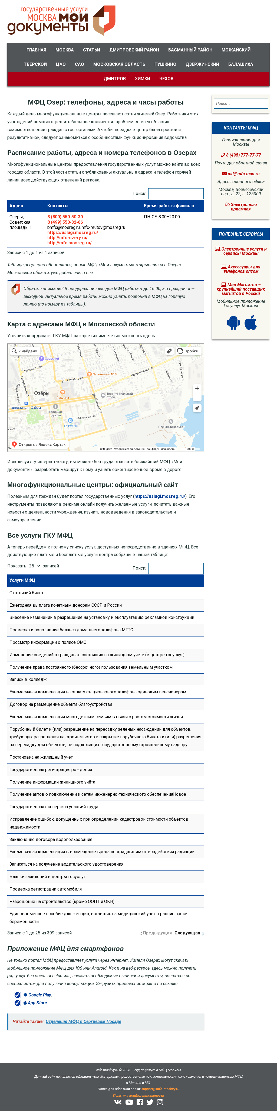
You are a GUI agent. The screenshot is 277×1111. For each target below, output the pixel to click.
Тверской (35, 64)
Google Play (39, 995)
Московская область (119, 64)
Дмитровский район (134, 50)
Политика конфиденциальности (138, 1095)
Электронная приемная (243, 206)
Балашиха (240, 64)
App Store (37, 1002)
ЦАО (61, 64)
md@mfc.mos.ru (244, 173)
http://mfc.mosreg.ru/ (69, 242)
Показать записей (33, 566)
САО (79, 64)
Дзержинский (202, 64)
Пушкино (165, 64)
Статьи (91, 50)
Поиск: (139, 193)
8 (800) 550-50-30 (65, 216)
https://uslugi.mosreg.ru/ (72, 232)
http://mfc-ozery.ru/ (67, 237)
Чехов (166, 78)
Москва (64, 50)
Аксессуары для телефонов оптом (242, 269)
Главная (36, 50)
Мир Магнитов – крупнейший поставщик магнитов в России (241, 289)
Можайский (236, 50)
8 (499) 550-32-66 (65, 222)
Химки (142, 78)
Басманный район (190, 50)
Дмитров (115, 78)
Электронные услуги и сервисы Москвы (243, 251)
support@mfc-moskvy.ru (160, 1089)
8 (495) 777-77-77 (243, 155)
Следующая (187, 932)
